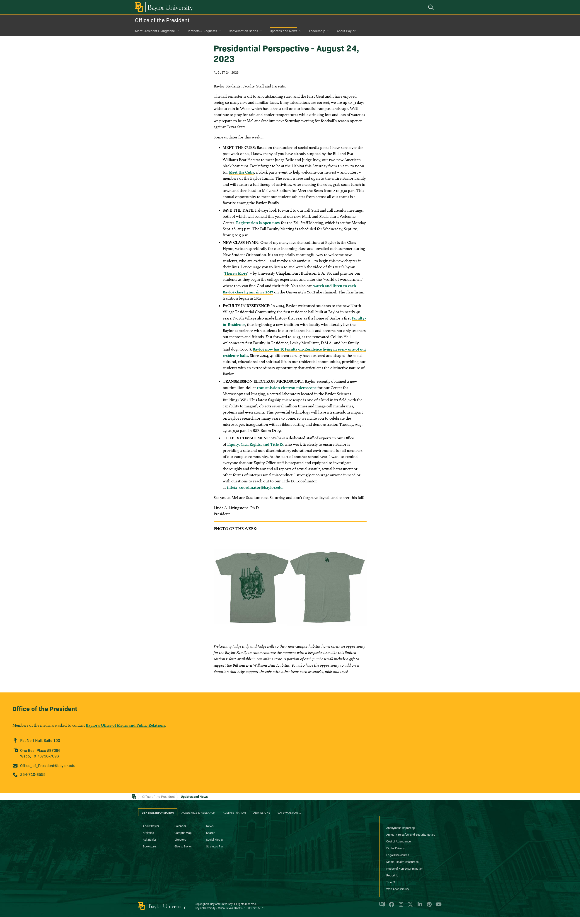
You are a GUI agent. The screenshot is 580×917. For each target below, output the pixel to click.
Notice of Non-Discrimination (404, 868)
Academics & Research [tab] (198, 812)
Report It (392, 875)
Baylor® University (221, 904)
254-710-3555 (33, 774)
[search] (431, 7)
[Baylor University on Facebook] (390, 906)
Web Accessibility (397, 889)
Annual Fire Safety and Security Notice (410, 834)
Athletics (148, 832)
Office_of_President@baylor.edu (47, 765)
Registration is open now (258, 222)
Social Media (214, 839)
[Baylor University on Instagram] (400, 906)
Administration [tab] (234, 812)
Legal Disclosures (397, 855)
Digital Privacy (395, 848)
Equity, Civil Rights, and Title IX (255, 444)
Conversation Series (243, 31)
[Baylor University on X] (409, 906)
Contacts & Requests (202, 31)
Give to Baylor (183, 846)
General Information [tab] (158, 812)
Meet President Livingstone (155, 31)
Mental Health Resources (402, 861)
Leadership (317, 31)
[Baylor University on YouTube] (437, 906)
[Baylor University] (163, 7)
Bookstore (149, 846)
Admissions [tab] (261, 812)
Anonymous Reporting (400, 827)
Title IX (390, 882)
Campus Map (183, 832)
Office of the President (162, 20)
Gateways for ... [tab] (289, 812)
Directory (180, 839)
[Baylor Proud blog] (381, 906)
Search (210, 832)
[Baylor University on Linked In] (419, 906)
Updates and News (283, 31)
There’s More (235, 273)
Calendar (180, 826)
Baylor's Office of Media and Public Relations (125, 725)
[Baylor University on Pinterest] (428, 906)
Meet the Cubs (241, 172)
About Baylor (346, 31)
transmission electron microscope (287, 387)
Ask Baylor (149, 839)
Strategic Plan (215, 846)
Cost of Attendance (398, 841)
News (209, 826)
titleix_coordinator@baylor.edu (255, 487)
